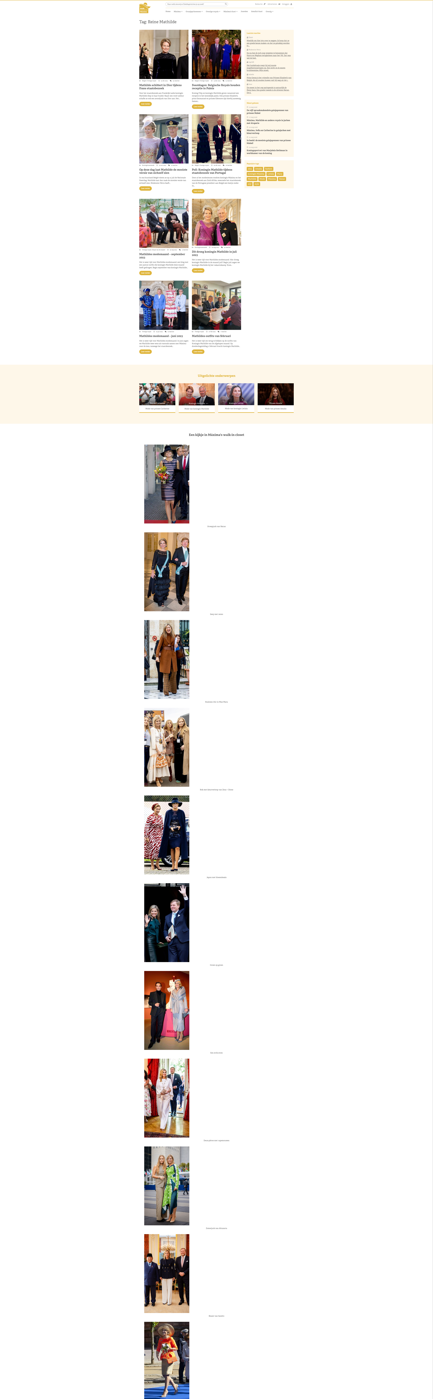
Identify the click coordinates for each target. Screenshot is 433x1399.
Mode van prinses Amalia (275, 409)
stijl (249, 184)
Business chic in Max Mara (216, 702)
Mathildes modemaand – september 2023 (162, 255)
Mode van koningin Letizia (236, 408)
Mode (262, 179)
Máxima (177, 11)
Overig (269, 11)
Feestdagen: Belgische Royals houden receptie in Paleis (216, 86)
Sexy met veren (216, 614)
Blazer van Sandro (216, 1316)
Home (168, 11)
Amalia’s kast (257, 11)
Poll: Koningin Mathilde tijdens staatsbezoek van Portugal (212, 171)
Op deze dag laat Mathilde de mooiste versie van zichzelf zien (163, 171)
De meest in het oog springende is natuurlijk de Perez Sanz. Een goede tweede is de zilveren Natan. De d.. (268, 90)
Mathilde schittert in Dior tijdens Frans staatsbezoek (160, 86)
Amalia (258, 169)
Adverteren (272, 4)
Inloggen (285, 4)
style (257, 184)
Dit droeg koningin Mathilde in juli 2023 (214, 253)
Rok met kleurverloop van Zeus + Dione (216, 790)
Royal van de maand (158, 250)
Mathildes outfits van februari (211, 336)
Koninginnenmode (148, 165)
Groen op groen (216, 965)
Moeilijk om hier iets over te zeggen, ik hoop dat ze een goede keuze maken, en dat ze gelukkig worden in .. (268, 43)
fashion (268, 169)
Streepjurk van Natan (216, 526)
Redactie (259, 4)
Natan (282, 179)
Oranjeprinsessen (193, 11)
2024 (250, 169)
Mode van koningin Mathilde (196, 409)
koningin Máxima (256, 174)
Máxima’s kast (229, 11)
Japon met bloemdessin (217, 877)
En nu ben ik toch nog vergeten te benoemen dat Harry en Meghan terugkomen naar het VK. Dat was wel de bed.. (269, 55)
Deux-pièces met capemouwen (216, 1140)
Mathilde (252, 179)
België (144, 81)
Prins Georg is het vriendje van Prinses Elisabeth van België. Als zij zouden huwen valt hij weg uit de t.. (269, 79)
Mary (279, 174)
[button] (225, 4)
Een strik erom (216, 1053)
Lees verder (145, 104)
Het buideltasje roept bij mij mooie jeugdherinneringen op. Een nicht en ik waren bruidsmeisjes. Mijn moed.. (266, 68)
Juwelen (244, 11)
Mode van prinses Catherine (157, 409)
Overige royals (212, 11)
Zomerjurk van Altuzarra (216, 1228)
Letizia (271, 174)
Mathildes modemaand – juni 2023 (161, 336)
